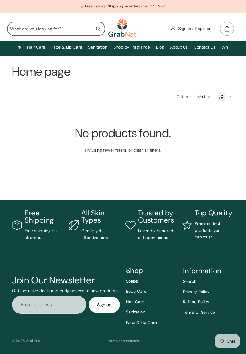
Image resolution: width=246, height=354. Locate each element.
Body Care (136, 291)
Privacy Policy (196, 291)
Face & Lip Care (141, 322)
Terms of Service (199, 312)
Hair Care (135, 301)
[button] (204, 96)
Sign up (104, 305)
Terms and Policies (123, 341)
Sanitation (135, 312)
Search (189, 281)
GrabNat (33, 340)
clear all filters (147, 150)
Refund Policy (196, 302)
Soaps (132, 281)
